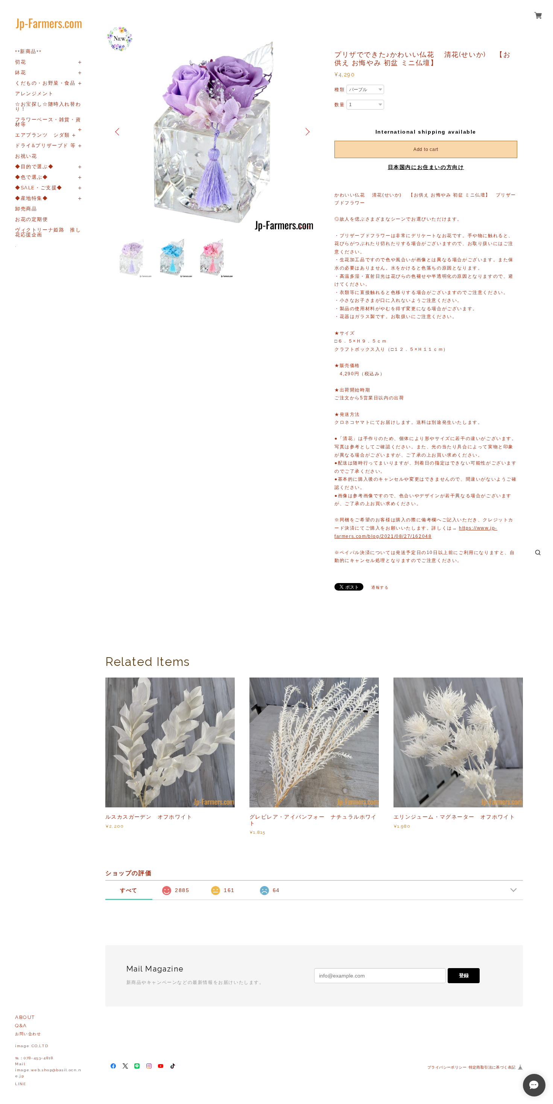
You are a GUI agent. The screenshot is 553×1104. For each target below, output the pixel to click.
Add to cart (425, 149)
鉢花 (20, 72)
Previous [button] (118, 131)
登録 (464, 975)
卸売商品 (26, 208)
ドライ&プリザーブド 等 (45, 145)
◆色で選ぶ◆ (31, 177)
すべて (129, 890)
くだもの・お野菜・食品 (45, 83)
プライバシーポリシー (446, 1067)
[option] (212, 131)
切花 (20, 61)
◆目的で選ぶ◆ (34, 166)
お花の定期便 (31, 219)
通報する (380, 587)
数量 (339, 104)
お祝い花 (26, 156)
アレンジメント (34, 93)
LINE (20, 1084)
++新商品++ (28, 51)
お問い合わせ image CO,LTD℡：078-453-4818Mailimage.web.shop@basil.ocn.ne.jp (48, 1055)
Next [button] (306, 131)
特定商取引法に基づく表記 (492, 1067)
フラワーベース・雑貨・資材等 (48, 122)
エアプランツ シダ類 (42, 134)
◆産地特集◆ (31, 198)
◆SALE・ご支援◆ (38, 187)
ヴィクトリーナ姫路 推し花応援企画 (48, 232)
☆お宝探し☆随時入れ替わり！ (48, 106)
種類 (339, 89)
